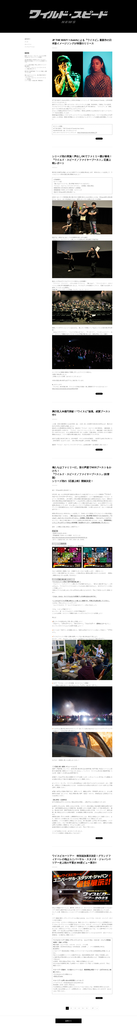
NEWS (68, 16)
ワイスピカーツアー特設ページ (63, 974)
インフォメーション (30, 46)
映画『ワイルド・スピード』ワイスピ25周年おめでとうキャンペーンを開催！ (35, 56)
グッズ (26, 41)
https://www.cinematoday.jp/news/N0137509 (65, 388)
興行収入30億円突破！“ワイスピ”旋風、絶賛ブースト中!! (36, 72)
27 (93, 1008)
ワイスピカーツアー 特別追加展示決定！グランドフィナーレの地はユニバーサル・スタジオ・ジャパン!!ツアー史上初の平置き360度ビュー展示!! (81, 859)
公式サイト (68, 1021)
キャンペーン (28, 44)
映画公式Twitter (58, 976)
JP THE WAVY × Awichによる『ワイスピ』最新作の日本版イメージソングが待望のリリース (36, 61)
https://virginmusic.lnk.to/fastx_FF (87, 132)
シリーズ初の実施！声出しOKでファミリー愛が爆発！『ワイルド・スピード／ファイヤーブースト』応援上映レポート (35, 67)
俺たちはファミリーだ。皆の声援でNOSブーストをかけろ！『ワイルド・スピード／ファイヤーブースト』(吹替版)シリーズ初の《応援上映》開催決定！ (35, 77)
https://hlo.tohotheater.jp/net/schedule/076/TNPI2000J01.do (69, 537)
